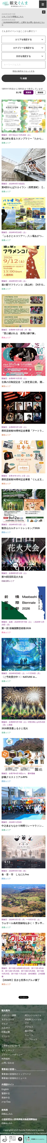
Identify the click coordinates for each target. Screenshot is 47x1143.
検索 (24, 78)
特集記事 (6, 1031)
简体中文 (6, 1097)
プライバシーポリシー (12, 1054)
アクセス (29, 1026)
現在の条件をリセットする (23, 71)
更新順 (28, 92)
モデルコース (8, 1019)
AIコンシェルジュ (33, 1015)
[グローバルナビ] (43, 4)
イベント (6, 1036)
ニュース (29, 1035)
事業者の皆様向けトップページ (16, 1074)
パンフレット (31, 1039)
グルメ (5, 1023)
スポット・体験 (9, 1015)
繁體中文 (6, 1093)
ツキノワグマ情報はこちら (13, 16)
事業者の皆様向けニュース (14, 1078)
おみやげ (6, 1027)
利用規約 (6, 1058)
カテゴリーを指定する (23, 47)
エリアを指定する (23, 39)
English (5, 1089)
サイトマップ (8, 1050)
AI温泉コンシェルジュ (33, 1021)
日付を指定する (23, 56)
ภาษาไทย (6, 1101)
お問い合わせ (8, 1062)
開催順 (40, 92)
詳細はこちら (7, 1113)
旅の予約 (29, 1030)
